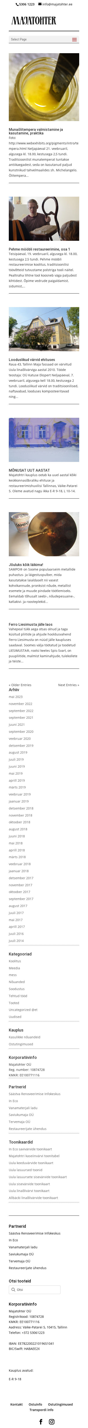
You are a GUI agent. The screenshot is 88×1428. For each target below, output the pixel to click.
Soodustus (17, 989)
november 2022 (20, 704)
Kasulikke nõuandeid (24, 1037)
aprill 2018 (17, 850)
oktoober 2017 (19, 892)
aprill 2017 (17, 926)
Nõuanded (17, 982)
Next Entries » (68, 685)
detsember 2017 (21, 878)
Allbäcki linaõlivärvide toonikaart (33, 1198)
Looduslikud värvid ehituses (32, 360)
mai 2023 (16, 697)
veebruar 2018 (20, 864)
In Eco (13, 1101)
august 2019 (18, 752)
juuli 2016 (16, 933)
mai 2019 (16, 773)
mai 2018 (16, 843)
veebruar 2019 (20, 794)
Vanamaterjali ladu (23, 1108)
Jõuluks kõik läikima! (26, 565)
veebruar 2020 (20, 738)
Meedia (14, 968)
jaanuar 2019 (19, 801)
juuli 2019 (16, 759)
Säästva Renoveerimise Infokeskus (34, 1094)
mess (13, 975)
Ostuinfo (35, 1404)
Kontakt (16, 1404)
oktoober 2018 (19, 822)
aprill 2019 (17, 780)
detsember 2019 (21, 745)
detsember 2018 (21, 808)
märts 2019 (17, 787)
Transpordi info (41, 1410)
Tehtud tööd (18, 996)
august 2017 (18, 906)
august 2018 (18, 829)
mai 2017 (16, 920)
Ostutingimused (21, 1044)
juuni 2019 (17, 766)
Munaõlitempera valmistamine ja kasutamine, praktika (36, 131)
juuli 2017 (16, 913)
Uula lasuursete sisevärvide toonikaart (38, 1177)
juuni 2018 (17, 836)
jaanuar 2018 (19, 871)
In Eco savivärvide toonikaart (30, 1149)
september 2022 (21, 711)
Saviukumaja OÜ (21, 1115)
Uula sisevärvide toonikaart (29, 1184)
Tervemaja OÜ (19, 1122)
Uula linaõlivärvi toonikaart (29, 1191)
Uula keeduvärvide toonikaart (31, 1163)
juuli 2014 (16, 940)
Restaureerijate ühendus (27, 1129)
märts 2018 (17, 857)
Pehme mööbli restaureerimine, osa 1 (39, 249)
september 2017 (21, 899)
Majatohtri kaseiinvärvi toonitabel (34, 1156)
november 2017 (20, 885)
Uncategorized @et (23, 1010)
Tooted (14, 1003)
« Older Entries (20, 685)
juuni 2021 (17, 724)
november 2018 (20, 815)
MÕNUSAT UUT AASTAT (29, 470)
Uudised (15, 1017)
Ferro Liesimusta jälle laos (31, 624)
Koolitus (15, 961)
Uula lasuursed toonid (25, 1170)
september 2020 (21, 731)
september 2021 (21, 717)
